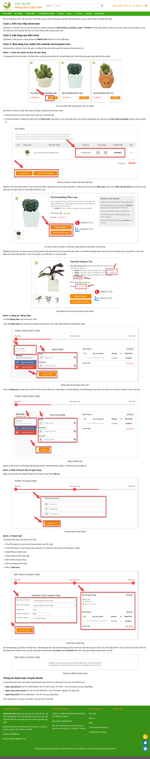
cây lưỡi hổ (56, 749)
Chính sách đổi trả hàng (98, 727)
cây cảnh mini (81, 749)
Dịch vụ (92, 718)
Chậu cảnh (30, 14)
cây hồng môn (109, 749)
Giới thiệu (7, 14)
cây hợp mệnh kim (68, 749)
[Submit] (102, 6)
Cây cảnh (18, 14)
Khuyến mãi (99, 14)
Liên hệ (89, 14)
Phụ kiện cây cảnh (46, 14)
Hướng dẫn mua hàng (97, 732)
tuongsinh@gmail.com (17, 739)
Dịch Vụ (61, 14)
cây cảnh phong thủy (43, 749)
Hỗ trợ (79, 14)
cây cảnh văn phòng (96, 749)
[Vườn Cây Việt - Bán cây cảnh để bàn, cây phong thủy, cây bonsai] (22, 5)
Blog (69, 14)
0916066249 (14, 734)
